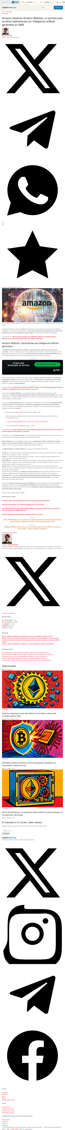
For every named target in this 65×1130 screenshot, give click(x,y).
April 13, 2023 (30, 425)
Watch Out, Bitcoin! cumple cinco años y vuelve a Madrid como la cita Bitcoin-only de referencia (27, 654)
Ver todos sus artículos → (9, 613)
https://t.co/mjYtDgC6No (13, 421)
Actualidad (5, 1092)
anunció (52, 471)
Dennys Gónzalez (7, 35)
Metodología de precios (8, 1112)
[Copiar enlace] (3, 223)
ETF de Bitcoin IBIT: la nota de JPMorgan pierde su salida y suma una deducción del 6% (25, 652)
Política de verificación (8, 1109)
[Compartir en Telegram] (32, 159)
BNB (3, 626)
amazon (4, 532)
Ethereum (4, 622)
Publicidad (5, 1121)
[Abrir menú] (43, 7)
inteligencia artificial (11, 532)
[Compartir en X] (32, 98)
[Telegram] (32, 1024)
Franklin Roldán (14, 1129)
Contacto (4, 1123)
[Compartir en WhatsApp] (32, 220)
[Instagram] (32, 963)
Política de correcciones (8, 1111)
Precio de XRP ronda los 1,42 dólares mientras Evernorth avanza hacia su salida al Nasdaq (26, 660)
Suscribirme (6, 833)
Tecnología (9, 12)
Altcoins (4, 1098)
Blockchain (5, 1094)
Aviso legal (5, 1125)
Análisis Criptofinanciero (8, 1100)
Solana (4, 624)
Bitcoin (4, 620)
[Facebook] (32, 1085)
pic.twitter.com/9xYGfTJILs (41, 421)
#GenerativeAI (19, 412)
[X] (32, 611)
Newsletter (58, 7)
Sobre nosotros (6, 1120)
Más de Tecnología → (8, 669)
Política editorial (6, 1107)
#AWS (22, 421)
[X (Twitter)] (32, 902)
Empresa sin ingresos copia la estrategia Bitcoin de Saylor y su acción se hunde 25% (24, 656)
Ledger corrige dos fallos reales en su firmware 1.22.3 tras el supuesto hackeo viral (24, 658)
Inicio (3, 12)
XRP (3, 628)
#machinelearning (29, 421)
